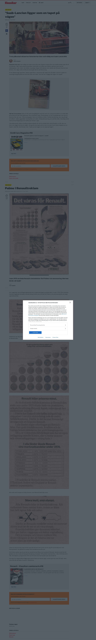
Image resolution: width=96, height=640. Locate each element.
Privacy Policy (55, 337)
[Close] (70, 303)
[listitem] (48, 325)
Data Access (48, 337)
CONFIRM (35, 332)
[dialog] (48, 320)
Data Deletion (40, 337)
